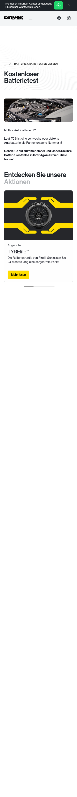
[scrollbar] (39, 286)
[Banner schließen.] (69, 5)
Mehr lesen (18, 275)
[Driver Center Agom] (13, 18)
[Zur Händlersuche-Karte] (59, 18)
